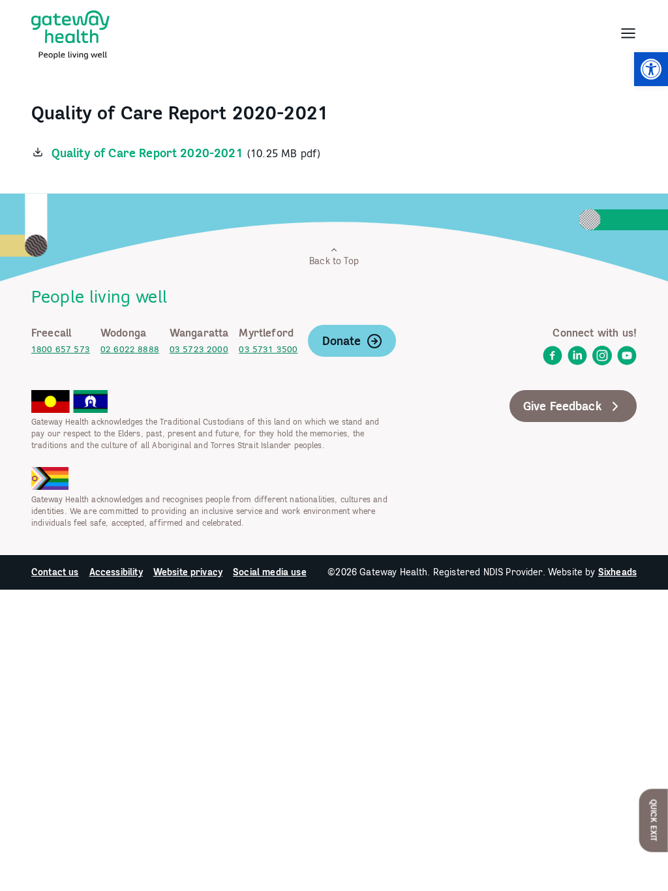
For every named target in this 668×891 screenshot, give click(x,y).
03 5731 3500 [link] (268, 349)
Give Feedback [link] (562, 406)
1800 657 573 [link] (60, 349)
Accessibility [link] (116, 572)
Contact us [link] (55, 572)
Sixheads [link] (617, 572)
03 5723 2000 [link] (199, 349)
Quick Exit (654, 820)
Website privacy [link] (187, 572)
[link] (651, 69)
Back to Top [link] (334, 261)
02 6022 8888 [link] (129, 349)
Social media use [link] (270, 572)
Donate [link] (341, 340)
